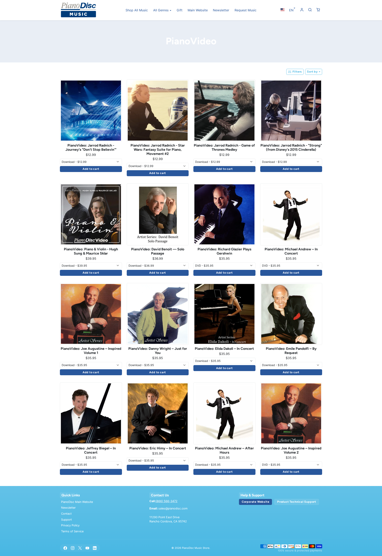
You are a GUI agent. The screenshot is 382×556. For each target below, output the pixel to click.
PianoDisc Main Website (77, 502)
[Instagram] (72, 548)
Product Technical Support (296, 502)
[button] (282, 10)
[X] (80, 548)
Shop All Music (137, 10)
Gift (179, 10)
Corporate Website (255, 502)
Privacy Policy (70, 525)
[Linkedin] (94, 548)
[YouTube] (87, 548)
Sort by (312, 71)
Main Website (198, 10)
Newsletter (221, 10)
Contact (66, 513)
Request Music (245, 10)
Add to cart (91, 169)
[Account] (302, 10)
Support (66, 519)
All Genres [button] (161, 10)
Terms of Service (72, 531)
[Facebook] (65, 548)
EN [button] (291, 10)
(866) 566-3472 (166, 501)
